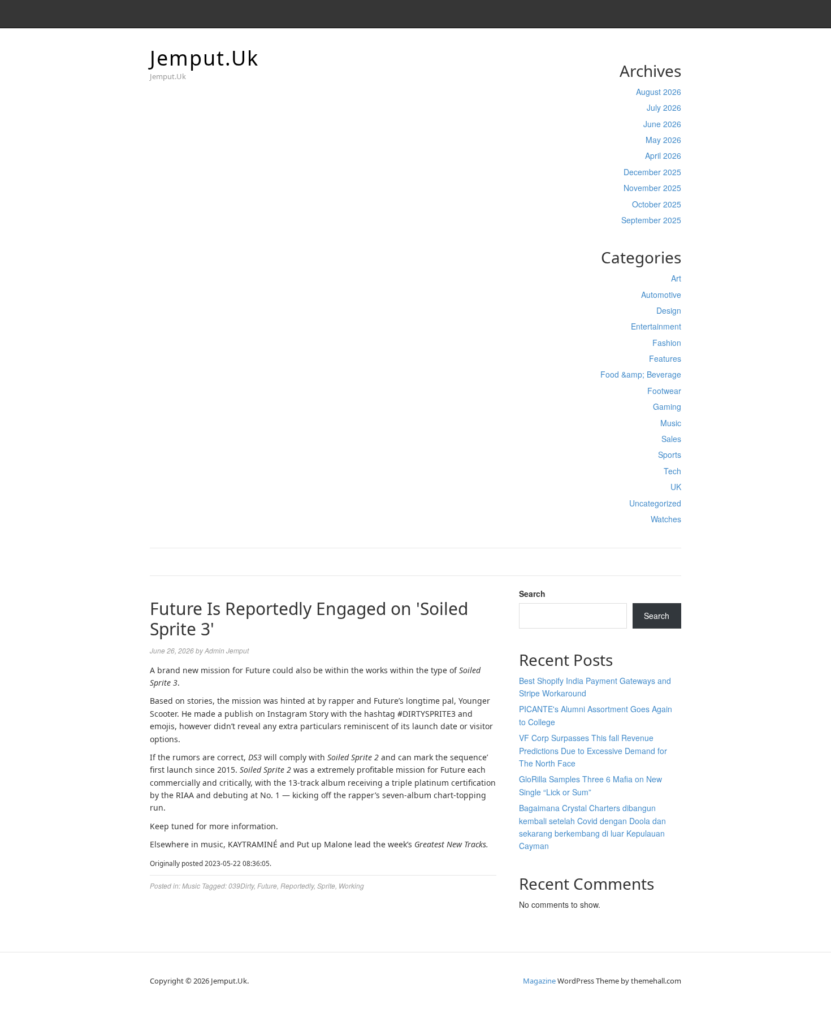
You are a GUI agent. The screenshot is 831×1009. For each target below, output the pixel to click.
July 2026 (664, 107)
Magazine (539, 981)
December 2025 (652, 171)
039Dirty (241, 885)
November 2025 (652, 187)
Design (668, 310)
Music (670, 422)
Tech (672, 471)
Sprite (326, 885)
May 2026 (663, 139)
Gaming (667, 406)
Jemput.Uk (204, 58)
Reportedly (297, 885)
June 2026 (662, 123)
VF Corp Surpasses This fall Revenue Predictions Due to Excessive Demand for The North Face (593, 750)
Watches (666, 519)
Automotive (661, 294)
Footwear (664, 390)
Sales (671, 438)
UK (675, 486)
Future (267, 885)
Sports (669, 454)
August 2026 (658, 91)
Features (665, 358)
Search (532, 593)
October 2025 (656, 204)
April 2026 (663, 155)
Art (676, 278)
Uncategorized (655, 503)
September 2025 (651, 220)
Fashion (666, 342)
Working (351, 885)
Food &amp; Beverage (640, 374)
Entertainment (656, 326)
